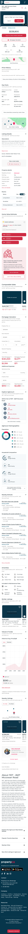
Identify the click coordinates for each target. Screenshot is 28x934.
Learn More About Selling (14, 276)
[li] (8, 873)
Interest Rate (5, 341)
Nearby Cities (6, 845)
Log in (9, 20)
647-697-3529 (14, 754)
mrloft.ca (10, 894)
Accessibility (16, 895)
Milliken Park (5, 788)
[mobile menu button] (26, 2)
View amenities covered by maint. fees (14, 112)
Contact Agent (14, 759)
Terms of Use (8, 897)
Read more (5, 151)
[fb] (5, 873)
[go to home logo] (8, 862)
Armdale (11, 788)
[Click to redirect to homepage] (2, 2)
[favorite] (19, 607)
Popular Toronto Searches (10, 838)
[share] (25, 8)
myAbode (12, 865)
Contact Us (4, 907)
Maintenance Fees (6, 369)
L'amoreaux (5, 790)
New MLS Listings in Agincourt (11, 852)
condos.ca (3, 894)
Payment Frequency (6, 348)
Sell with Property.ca (16, 905)
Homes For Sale (15, 910)
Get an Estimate (14, 272)
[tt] (2, 873)
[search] (12, 2)
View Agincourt (6, 687)
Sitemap (16, 897)
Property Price (6, 326)
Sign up (19, 20)
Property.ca (4, 865)
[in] (11, 873)
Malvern (16, 788)
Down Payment (5, 333)
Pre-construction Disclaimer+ (14, 923)
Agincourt (16, 173)
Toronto (3, 9)
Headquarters (17, 894)
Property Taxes (5, 376)
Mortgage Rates (5, 910)
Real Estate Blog (5, 905)
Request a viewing (14, 931)
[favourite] (22, 8)
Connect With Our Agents (15, 907)
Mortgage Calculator (16, 909)
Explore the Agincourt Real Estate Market (12, 830)
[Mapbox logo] (5, 718)
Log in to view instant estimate (14, 35)
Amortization (17, 341)
